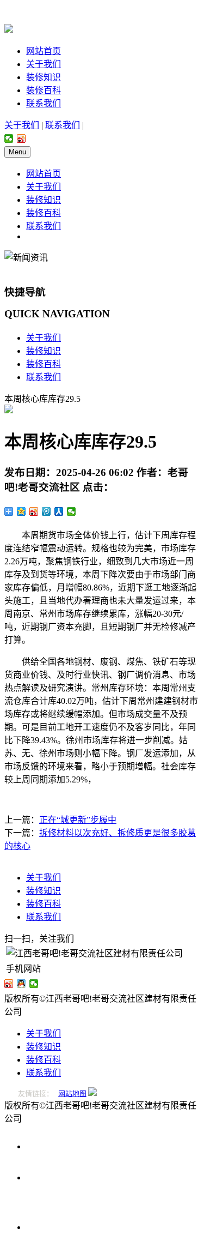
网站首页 (43, 51)
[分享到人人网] (59, 511)
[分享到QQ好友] (21, 983)
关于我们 (43, 64)
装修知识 (43, 77)
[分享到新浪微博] (21, 138)
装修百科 (43, 90)
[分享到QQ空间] (21, 511)
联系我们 (43, 103)
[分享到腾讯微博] (46, 511)
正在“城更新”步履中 (77, 819)
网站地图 (72, 1093)
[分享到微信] (9, 138)
